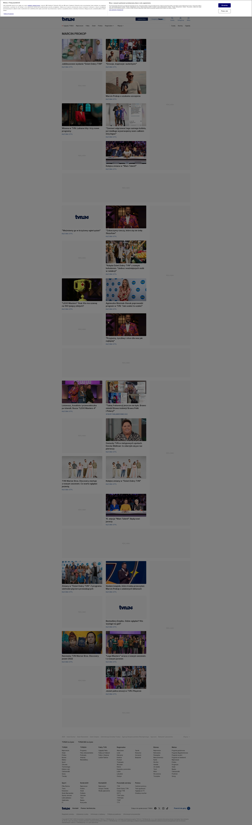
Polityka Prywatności (9, 13)
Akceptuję (224, 5)
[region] (126, 8)
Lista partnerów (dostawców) (116, 9)
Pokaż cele (224, 11)
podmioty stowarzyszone (34, 5)
